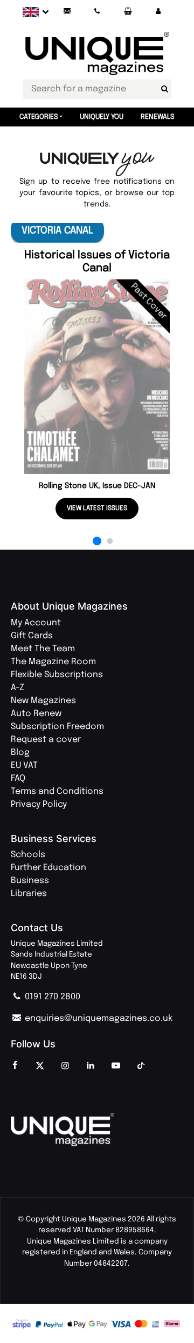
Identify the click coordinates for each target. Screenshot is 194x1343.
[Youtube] (116, 1066)
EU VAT (24, 765)
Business (30, 880)
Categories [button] (38, 117)
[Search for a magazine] (164, 89)
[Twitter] (40, 1066)
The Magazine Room (53, 661)
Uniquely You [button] (101, 117)
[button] (157, 11)
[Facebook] (14, 1066)
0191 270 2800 (51, 996)
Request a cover (46, 739)
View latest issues (97, 508)
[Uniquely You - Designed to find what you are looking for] (97, 164)
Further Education (48, 867)
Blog (20, 752)
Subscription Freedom (57, 726)
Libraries (29, 893)
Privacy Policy (39, 804)
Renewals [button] (158, 117)
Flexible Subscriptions (57, 674)
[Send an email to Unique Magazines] (66, 11)
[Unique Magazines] (97, 1129)
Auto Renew (36, 713)
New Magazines (43, 700)
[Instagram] (65, 1066)
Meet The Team (43, 648)
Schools (28, 854)
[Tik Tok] (141, 1066)
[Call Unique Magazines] (97, 11)
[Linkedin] (90, 1066)
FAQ (18, 778)
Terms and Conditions (57, 791)
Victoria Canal (57, 230)
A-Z (17, 687)
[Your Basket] (127, 11)
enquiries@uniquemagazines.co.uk (97, 1018)
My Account (36, 622)
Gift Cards (32, 635)
